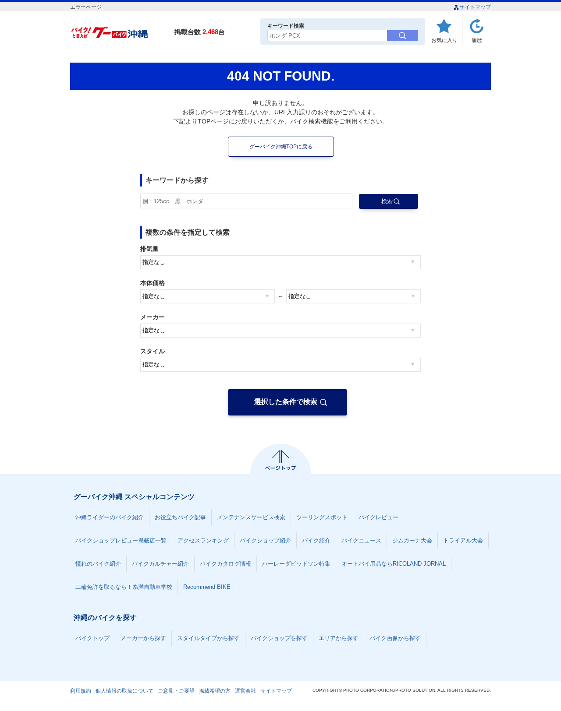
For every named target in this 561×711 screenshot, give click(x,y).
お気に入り (444, 40)
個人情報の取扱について (124, 691)
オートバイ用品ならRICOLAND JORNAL (393, 563)
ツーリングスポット (322, 517)
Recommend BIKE (207, 587)
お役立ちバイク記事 (180, 517)
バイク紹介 (316, 540)
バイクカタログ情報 (225, 563)
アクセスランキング (203, 540)
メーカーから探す (143, 638)
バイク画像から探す (395, 638)
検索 (387, 201)
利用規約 (80, 691)
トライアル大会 (463, 540)
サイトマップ (475, 7)
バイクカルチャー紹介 (160, 563)
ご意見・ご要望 (176, 691)
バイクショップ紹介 (265, 540)
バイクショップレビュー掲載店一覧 (121, 540)
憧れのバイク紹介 (98, 563)
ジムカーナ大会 (412, 540)
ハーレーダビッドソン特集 (296, 563)
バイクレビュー (378, 517)
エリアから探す (339, 638)
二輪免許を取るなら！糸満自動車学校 (123, 587)
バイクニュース (361, 540)
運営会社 (245, 691)
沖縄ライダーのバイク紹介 (109, 517)
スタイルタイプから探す (208, 638)
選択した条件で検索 (285, 401)
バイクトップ (92, 638)
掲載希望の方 (215, 691)
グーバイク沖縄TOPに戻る (280, 147)
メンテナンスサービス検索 (251, 517)
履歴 (477, 40)
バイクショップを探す (279, 638)
